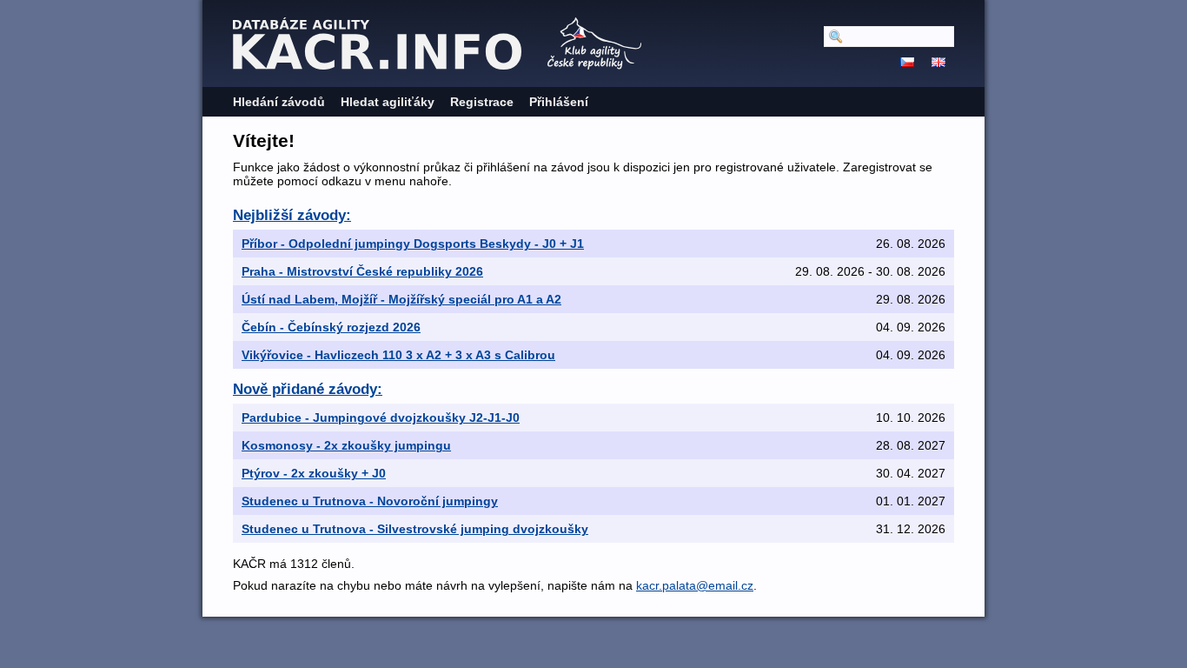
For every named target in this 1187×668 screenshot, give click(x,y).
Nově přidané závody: (307, 389)
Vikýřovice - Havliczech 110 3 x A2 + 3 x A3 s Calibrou (398, 355)
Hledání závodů (279, 102)
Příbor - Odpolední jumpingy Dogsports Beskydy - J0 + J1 (413, 243)
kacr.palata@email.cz (694, 585)
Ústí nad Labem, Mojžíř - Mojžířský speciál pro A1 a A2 (401, 299)
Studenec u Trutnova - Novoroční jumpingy (370, 501)
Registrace (482, 102)
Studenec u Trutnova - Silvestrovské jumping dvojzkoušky (415, 529)
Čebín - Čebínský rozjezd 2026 (331, 327)
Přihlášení (558, 102)
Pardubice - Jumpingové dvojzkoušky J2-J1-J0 (381, 417)
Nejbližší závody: (292, 215)
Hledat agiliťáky (387, 102)
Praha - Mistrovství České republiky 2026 (362, 271)
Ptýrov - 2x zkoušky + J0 (314, 473)
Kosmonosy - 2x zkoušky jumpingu (346, 445)
